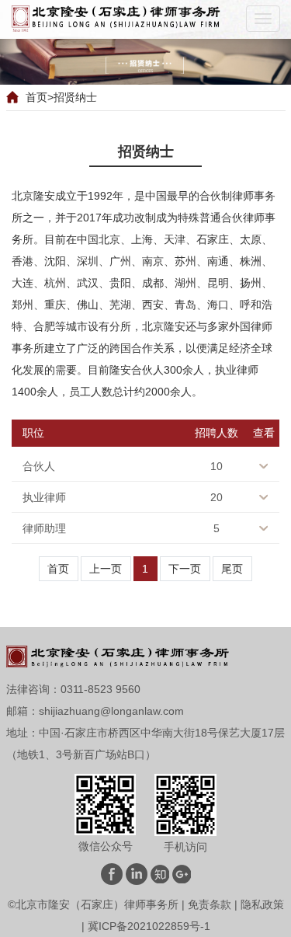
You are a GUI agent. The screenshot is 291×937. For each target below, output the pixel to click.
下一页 (184, 569)
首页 (36, 97)
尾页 (232, 569)
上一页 (105, 569)
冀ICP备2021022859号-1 (149, 926)
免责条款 (209, 904)
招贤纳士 (75, 97)
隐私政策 (262, 904)
